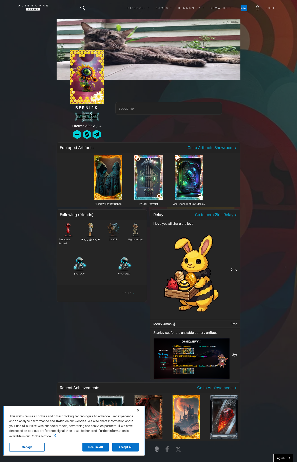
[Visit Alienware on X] (178, 449)
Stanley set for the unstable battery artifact (185, 333)
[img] (83, 8)
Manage (27, 447)
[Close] (138, 410)
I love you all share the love (173, 224)
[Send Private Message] (97, 134)
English (280, 458)
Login (271, 7)
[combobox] (283, 458)
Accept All (125, 447)
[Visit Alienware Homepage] (157, 449)
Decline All (95, 447)
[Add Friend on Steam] (87, 134)
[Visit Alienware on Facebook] (167, 449)
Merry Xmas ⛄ (164, 324)
